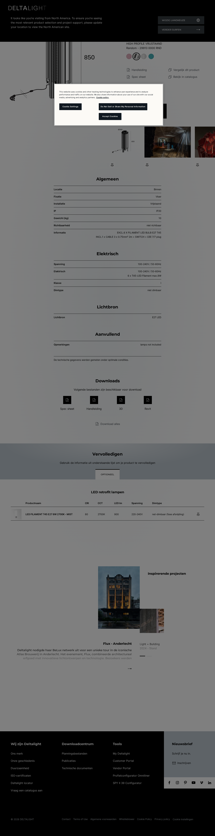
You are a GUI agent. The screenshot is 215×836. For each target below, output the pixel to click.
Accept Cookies (110, 116)
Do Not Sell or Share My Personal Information (123, 106)
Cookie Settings (70, 106)
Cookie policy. (102, 97)
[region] (108, 105)
